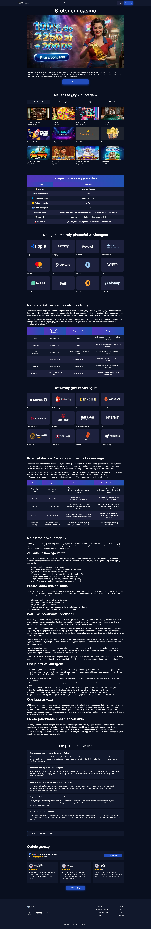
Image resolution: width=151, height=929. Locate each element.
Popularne (37, 102)
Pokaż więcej (75, 887)
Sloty (111, 102)
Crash (86, 102)
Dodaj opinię (113, 855)
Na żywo (62, 102)
